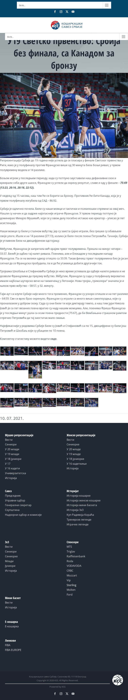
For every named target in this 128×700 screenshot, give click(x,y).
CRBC (70, 570)
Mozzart (72, 575)
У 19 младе (74, 454)
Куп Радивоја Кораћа (80, 515)
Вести (8, 440)
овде (53, 339)
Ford (69, 594)
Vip (69, 580)
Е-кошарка (12, 626)
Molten (71, 590)
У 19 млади (12, 454)
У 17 (7, 464)
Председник (13, 495)
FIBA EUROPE (13, 650)
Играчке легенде (77, 524)
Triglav (71, 551)
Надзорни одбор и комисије (23, 515)
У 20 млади (12, 449)
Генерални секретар (18, 505)
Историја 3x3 (75, 510)
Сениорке (73, 444)
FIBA (7, 645)
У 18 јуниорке (75, 459)
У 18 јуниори (13, 459)
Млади (9, 561)
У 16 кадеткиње (77, 464)
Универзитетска (15, 473)
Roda (70, 561)
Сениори (10, 444)
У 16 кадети (12, 468)
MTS (69, 546)
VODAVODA (74, 566)
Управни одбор (15, 500)
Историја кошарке (78, 495)
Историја (11, 478)
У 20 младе (74, 449)
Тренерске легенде (79, 519)
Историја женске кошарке (83, 500)
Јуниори (10, 566)
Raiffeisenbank (76, 556)
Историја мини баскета (82, 505)
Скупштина (12, 510)
